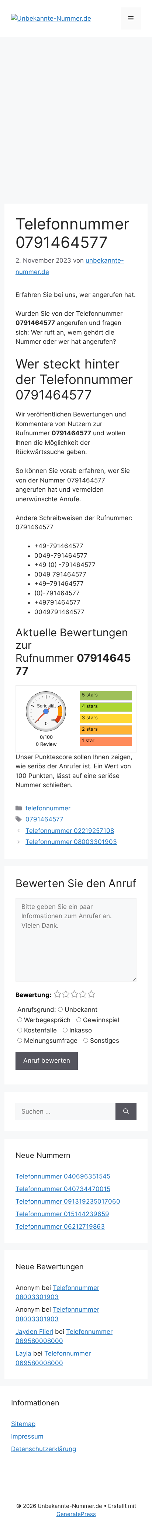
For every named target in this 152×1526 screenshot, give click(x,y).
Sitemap (23, 1424)
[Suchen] (126, 1112)
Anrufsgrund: (36, 1009)
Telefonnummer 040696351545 (62, 1176)
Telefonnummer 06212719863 (60, 1226)
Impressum (27, 1436)
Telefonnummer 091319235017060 (67, 1201)
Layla (23, 1353)
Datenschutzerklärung (43, 1449)
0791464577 (44, 819)
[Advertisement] (76, 117)
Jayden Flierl (34, 1331)
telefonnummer (47, 808)
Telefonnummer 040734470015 (62, 1189)
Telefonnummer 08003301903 (71, 841)
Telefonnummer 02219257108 (69, 830)
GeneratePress (76, 1514)
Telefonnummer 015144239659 (62, 1214)
